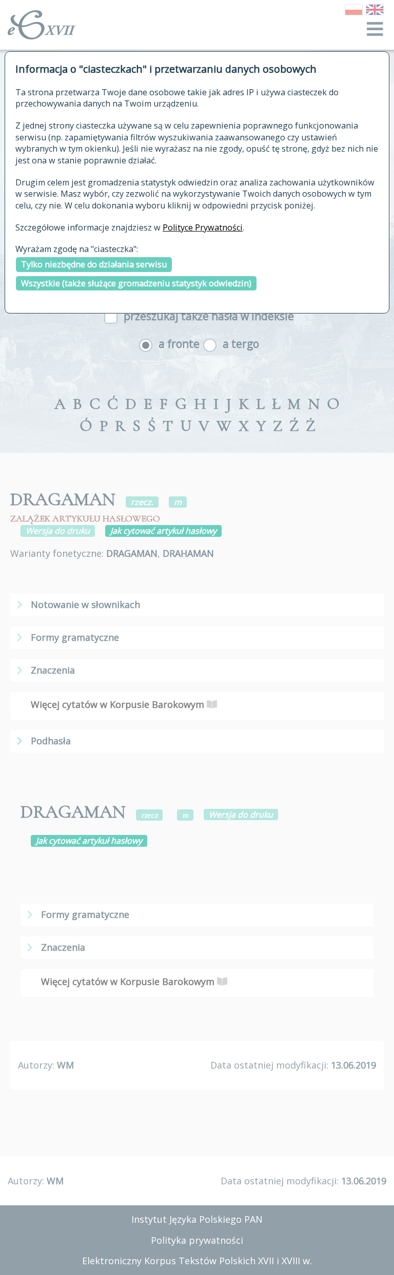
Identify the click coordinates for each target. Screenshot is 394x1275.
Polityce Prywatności (203, 227)
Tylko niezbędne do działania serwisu (94, 264)
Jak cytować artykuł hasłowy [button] (163, 530)
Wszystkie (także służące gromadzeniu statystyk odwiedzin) (136, 283)
